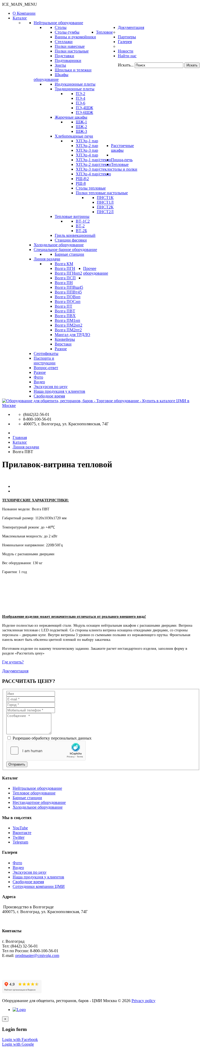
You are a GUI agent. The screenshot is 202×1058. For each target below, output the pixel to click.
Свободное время (28, 881)
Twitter (18, 837)
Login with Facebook (20, 1039)
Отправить (16, 764)
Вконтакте (22, 832)
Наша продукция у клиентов (38, 877)
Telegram (20, 842)
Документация (15, 671)
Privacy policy (143, 1000)
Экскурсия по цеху (30, 872)
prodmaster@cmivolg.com (37, 955)
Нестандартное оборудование (39, 802)
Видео (18, 867)
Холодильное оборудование (38, 807)
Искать (192, 65)
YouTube (20, 828)
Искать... (126, 65)
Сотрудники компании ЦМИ (39, 886)
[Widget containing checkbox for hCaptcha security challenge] (46, 751)
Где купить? (13, 662)
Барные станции (27, 797)
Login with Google (18, 1044)
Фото (17, 863)
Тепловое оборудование (34, 793)
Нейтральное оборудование (37, 788)
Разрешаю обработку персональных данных (52, 738)
